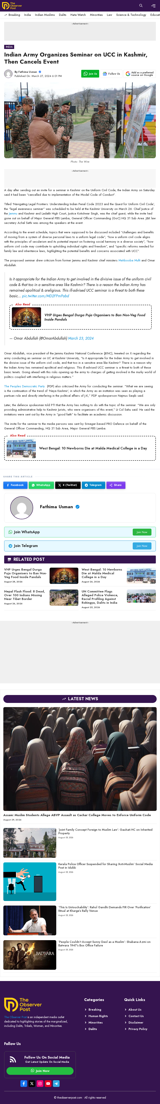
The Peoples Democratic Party (24, 386)
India (27, 15)
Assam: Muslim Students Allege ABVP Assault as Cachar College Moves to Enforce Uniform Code (77, 815)
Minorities (96, 15)
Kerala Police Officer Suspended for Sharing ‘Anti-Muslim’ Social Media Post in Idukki (105, 866)
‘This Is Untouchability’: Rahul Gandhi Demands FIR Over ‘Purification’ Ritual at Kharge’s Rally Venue (104, 909)
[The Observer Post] (12, 5)
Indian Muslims (45, 15)
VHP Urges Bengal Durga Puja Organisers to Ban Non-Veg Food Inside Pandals (25, 573)
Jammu (13, 213)
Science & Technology (131, 15)
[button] (141, 6)
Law (109, 15)
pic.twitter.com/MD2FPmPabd (45, 296)
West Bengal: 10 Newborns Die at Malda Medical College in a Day (102, 573)
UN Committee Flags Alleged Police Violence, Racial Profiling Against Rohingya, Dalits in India (100, 597)
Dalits (62, 15)
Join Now (142, 532)
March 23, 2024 (81, 338)
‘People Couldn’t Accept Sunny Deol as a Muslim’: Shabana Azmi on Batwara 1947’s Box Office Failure (104, 943)
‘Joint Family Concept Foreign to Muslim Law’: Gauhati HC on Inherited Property (105, 831)
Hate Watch (78, 15)
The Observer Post (15, 1017)
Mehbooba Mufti (129, 260)
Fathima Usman (27, 72)
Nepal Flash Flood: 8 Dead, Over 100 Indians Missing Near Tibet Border (24, 595)
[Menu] (153, 5)
